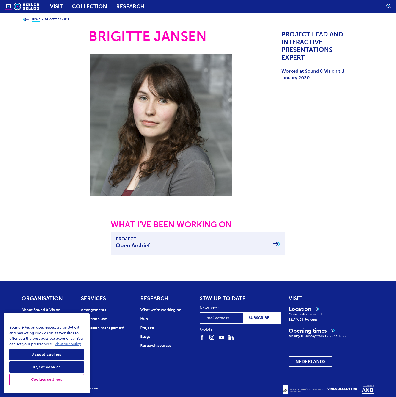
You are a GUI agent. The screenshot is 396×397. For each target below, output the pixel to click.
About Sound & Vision (41, 309)
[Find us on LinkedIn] (231, 337)
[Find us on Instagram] (211, 337)
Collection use (94, 318)
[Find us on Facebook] (202, 337)
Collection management (102, 327)
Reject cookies (46, 367)
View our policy (68, 344)
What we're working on (160, 309)
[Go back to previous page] (26, 20)
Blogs (145, 336)
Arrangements (93, 309)
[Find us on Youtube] (221, 337)
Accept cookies (46, 354)
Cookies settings (46, 379)
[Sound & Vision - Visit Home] (13, 6)
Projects (147, 327)
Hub (144, 318)
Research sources (155, 345)
